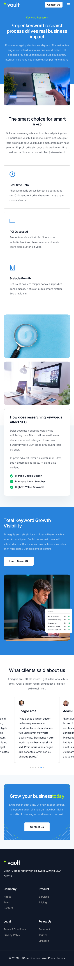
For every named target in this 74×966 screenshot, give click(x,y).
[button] (30, 767)
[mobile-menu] (68, 5)
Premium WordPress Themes (48, 958)
